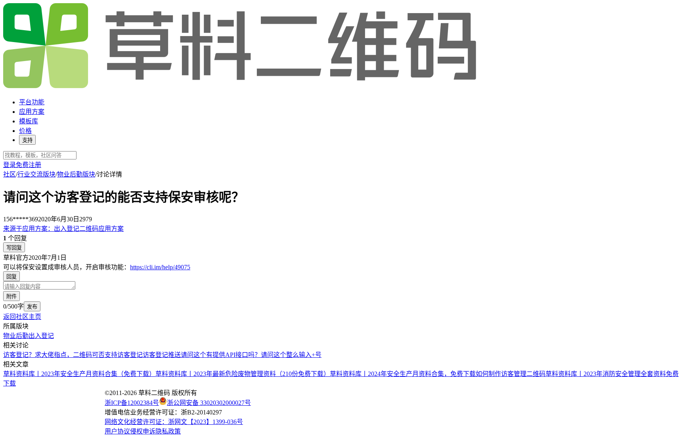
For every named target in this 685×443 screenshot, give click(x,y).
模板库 (28, 121)
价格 (25, 130)
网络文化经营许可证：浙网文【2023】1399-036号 (174, 421)
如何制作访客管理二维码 (510, 373)
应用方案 (31, 111)
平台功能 (31, 102)
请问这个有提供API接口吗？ (221, 354)
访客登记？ (19, 354)
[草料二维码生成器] (241, 86)
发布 (32, 307)
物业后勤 (16, 335)
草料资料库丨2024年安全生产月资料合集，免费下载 (403, 373)
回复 (11, 277)
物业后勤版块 (76, 174)
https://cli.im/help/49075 (160, 267)
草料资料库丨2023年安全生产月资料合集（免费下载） (79, 373)
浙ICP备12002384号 (132, 402)
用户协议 (117, 431)
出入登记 (41, 335)
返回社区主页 (22, 316)
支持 (27, 140)
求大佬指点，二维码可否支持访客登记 (89, 354)
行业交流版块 (36, 174)
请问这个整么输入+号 (291, 354)
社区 (9, 174)
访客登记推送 (162, 354)
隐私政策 (168, 431)
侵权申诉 (142, 431)
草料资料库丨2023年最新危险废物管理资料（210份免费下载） (242, 373)
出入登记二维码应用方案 (63, 228)
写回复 (14, 248)
